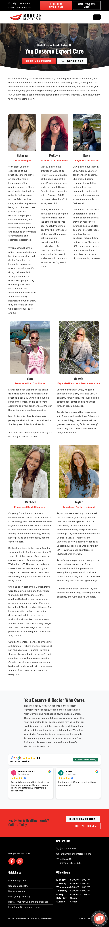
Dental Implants (16, 891)
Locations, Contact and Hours (24, 907)
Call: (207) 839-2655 (87, 5)
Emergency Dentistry (19, 896)
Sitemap (82, 918)
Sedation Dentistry (18, 886)
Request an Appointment (56, 5)
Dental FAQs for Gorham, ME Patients (28, 901)
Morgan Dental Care (25, 918)
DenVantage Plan (17, 880)
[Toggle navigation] (97, 17)
